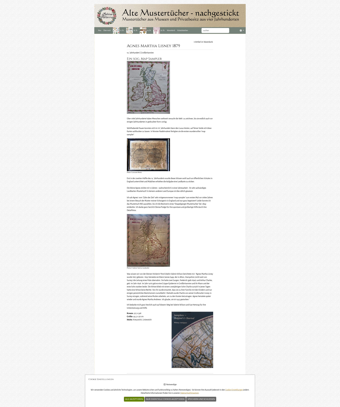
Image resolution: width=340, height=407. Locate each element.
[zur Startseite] (170, 15)
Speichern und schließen (201, 399)
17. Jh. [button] (122, 30)
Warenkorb (171, 30)
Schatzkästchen (182, 30)
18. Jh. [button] (135, 30)
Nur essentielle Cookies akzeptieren (165, 399)
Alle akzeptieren (134, 399)
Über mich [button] (107, 30)
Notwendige (171, 384)
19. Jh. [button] (149, 30)
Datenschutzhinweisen (189, 393)
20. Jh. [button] (163, 30)
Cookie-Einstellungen (234, 390)
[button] (242, 30)
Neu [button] (99, 30)
